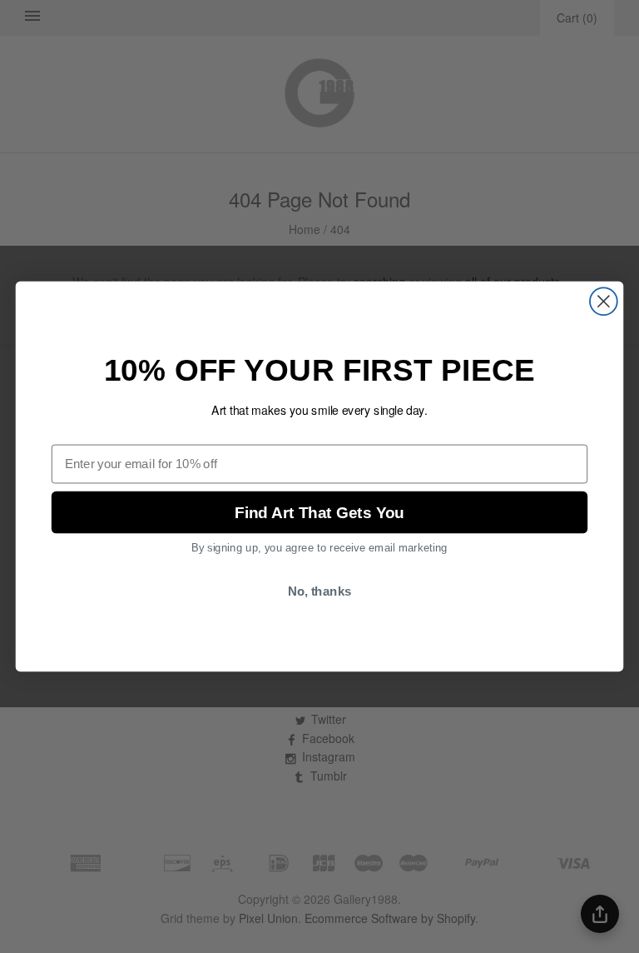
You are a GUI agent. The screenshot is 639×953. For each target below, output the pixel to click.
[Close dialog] (603, 301)
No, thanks (320, 591)
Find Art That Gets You (319, 512)
